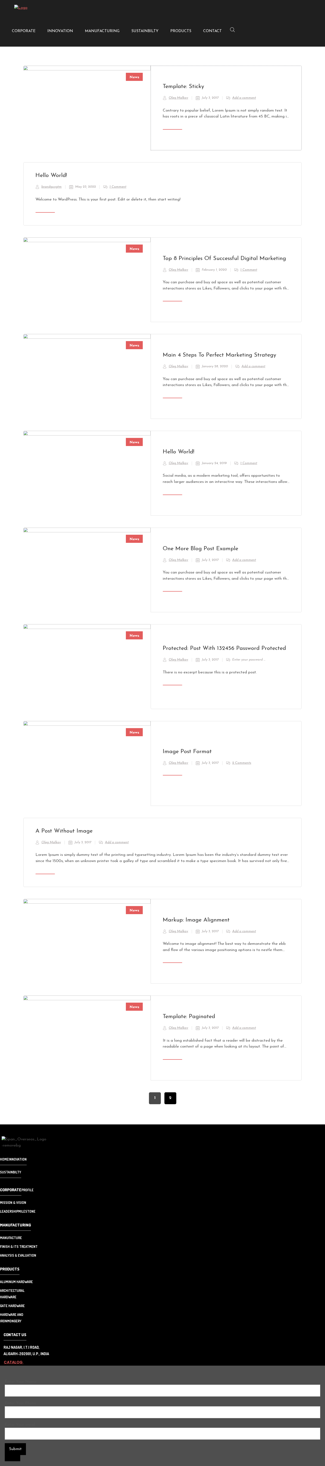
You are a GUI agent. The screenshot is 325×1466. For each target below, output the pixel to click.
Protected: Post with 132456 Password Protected (224, 648)
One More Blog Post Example (200, 549)
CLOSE (12, 1458)
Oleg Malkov (178, 98)
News (134, 77)
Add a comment (244, 98)
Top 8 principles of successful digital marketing (224, 258)
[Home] (20, 8)
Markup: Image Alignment (196, 920)
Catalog (14, 1362)
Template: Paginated (189, 1017)
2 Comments (241, 763)
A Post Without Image (64, 831)
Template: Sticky (183, 86)
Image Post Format (187, 752)
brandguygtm (51, 187)
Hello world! (51, 175)
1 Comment (117, 187)
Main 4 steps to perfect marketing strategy (219, 355)
